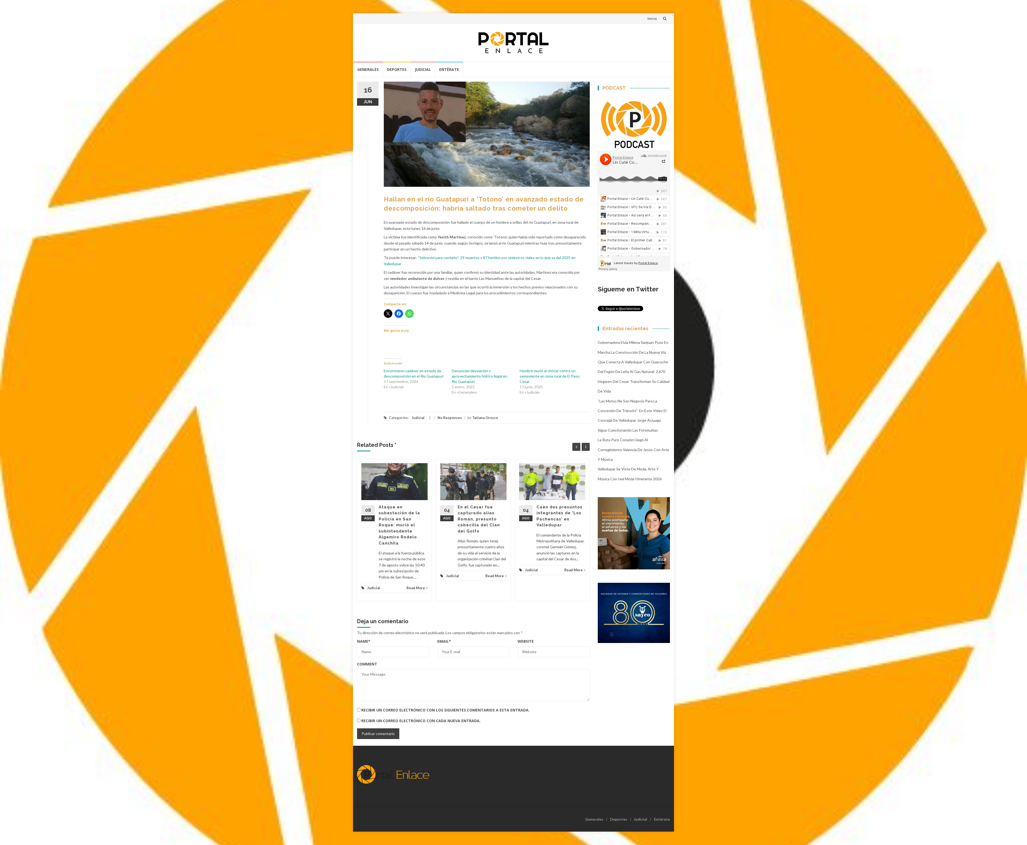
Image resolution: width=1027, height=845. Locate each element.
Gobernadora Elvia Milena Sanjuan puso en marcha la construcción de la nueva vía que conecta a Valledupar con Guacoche (633, 352)
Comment (367, 664)
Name (363, 641)
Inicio (652, 18)
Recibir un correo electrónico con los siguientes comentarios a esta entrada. (445, 710)
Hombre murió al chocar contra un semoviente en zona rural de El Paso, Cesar (550, 376)
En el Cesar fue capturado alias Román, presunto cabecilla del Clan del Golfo (479, 519)
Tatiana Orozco (485, 418)
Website (526, 641)
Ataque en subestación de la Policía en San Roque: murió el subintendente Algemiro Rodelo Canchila (399, 525)
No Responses (450, 418)
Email (444, 641)
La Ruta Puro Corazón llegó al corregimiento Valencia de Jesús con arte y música (633, 449)
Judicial (423, 69)
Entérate (449, 69)
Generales (368, 69)
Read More (416, 588)
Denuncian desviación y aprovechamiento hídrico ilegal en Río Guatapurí (479, 376)
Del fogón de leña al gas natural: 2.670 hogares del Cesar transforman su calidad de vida (633, 381)
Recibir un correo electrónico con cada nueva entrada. (421, 720)
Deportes (397, 69)
